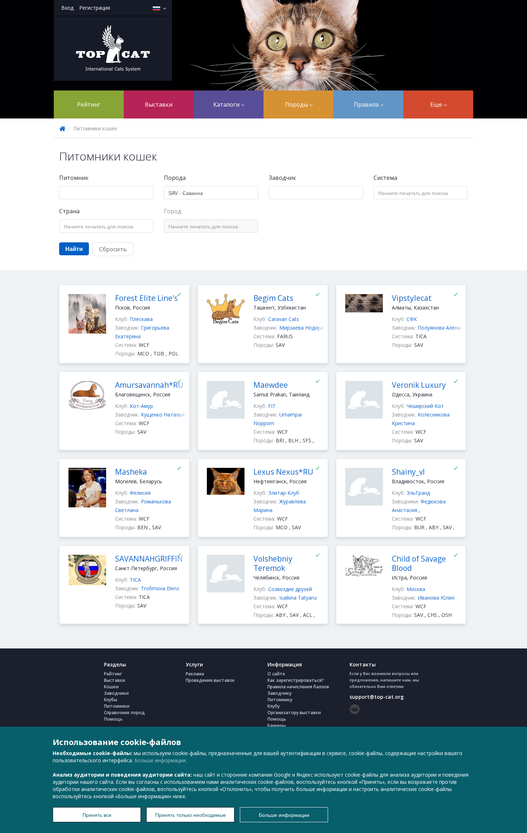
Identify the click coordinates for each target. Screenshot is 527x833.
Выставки (158, 104)
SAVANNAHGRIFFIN (149, 559)
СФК (412, 319)
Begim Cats (273, 298)
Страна (69, 211)
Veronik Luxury (419, 385)
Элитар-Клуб (283, 492)
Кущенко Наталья (163, 414)
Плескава (141, 319)
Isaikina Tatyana (298, 597)
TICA (135, 579)
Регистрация (94, 7)
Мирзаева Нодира (301, 327)
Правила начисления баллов (298, 687)
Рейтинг (88, 104)
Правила (367, 104)
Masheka (131, 472)
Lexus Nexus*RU (283, 472)
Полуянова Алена (439, 327)
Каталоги (227, 104)
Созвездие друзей (290, 589)
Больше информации (160, 760)
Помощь (113, 719)
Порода (175, 178)
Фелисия (140, 492)
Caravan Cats (283, 319)
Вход (67, 7)
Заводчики (116, 693)
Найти (74, 249)
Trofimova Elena (160, 588)
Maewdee (270, 385)
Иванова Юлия (436, 597)
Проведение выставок (210, 680)
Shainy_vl (408, 472)
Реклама (195, 674)
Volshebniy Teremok (273, 563)
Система (385, 178)
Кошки (111, 687)
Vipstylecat (412, 298)
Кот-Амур (141, 405)
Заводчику (279, 693)
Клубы (110, 700)
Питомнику (279, 700)
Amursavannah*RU (149, 385)
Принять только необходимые (190, 814)
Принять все (96, 814)
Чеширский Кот (425, 405)
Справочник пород (124, 712)
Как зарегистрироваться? (295, 680)
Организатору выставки (294, 712)
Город (172, 211)
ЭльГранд (418, 492)
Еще (436, 104)
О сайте (276, 674)
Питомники (116, 706)
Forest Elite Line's (146, 298)
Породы (297, 104)
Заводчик (282, 178)
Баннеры (276, 725)
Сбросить (113, 249)
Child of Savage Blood (419, 563)
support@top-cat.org (377, 696)
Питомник (74, 178)
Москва (416, 589)
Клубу (273, 706)
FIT (272, 405)
